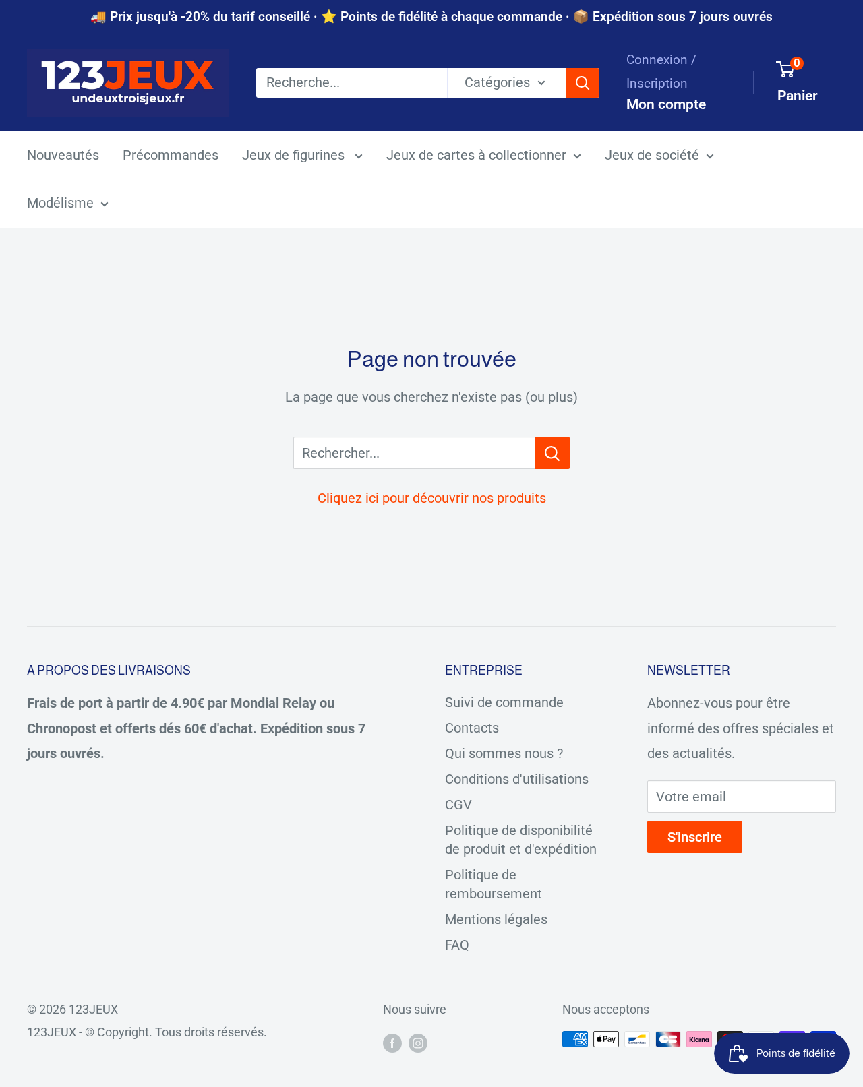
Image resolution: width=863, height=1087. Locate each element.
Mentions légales (496, 919)
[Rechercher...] (552, 453)
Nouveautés (63, 155)
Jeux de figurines (295, 155)
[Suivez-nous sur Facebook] (392, 1042)
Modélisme (60, 203)
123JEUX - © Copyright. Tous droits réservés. (147, 1032)
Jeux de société (652, 155)
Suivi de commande (504, 702)
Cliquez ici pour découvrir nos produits (432, 498)
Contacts (472, 728)
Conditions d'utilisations (517, 779)
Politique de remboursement (493, 884)
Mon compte (666, 104)
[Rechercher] (582, 83)
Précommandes (170, 155)
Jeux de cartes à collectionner (476, 155)
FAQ (457, 945)
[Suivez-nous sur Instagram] (418, 1042)
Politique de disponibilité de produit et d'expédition (521, 839)
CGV (458, 805)
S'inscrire (694, 837)
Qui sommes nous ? (504, 753)
